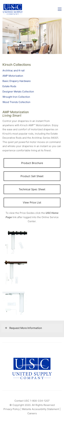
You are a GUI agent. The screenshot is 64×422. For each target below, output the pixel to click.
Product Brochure (32, 163)
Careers (32, 413)
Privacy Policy (11, 409)
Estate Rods (9, 86)
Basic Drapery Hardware (16, 81)
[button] (60, 9)
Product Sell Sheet (32, 176)
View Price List (32, 202)
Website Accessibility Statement (40, 409)
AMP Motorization (12, 75)
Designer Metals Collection (18, 91)
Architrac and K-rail (13, 70)
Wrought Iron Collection (16, 96)
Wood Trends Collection (16, 102)
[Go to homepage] (12, 9)
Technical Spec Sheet (32, 189)
